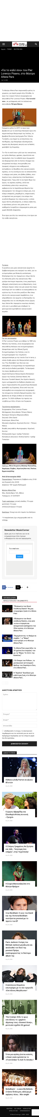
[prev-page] (3, 683)
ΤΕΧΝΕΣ (9, 49)
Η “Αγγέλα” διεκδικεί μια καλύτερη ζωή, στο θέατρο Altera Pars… (25, 675)
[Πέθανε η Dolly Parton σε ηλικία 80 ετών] (19, 770)
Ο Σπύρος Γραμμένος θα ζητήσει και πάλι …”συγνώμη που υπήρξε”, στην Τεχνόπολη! (19, 849)
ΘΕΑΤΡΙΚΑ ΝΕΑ (18, 49)
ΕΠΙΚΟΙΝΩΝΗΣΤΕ (25, 1111)
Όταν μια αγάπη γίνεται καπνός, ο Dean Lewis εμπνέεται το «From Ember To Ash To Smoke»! (19, 1057)
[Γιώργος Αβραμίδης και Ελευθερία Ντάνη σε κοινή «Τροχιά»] (19, 804)
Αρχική (3, 49)
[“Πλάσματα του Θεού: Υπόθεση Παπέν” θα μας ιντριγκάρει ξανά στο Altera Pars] (7, 608)
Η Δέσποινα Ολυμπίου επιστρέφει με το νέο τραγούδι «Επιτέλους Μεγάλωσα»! (19, 988)
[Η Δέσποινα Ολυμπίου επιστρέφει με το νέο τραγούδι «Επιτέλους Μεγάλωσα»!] (19, 978)
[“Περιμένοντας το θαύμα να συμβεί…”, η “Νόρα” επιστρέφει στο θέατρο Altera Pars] (7, 638)
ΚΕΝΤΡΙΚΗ (9, 1108)
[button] (3, 44)
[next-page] (6, 683)
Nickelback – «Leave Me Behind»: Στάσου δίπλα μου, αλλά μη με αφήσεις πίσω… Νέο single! (19, 1092)
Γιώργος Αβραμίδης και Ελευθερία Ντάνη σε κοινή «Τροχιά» (17, 814)
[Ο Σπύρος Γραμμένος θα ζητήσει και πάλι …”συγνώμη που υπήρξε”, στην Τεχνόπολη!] (19, 839)
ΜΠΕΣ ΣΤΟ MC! (13, 1111)
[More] (27, 587)
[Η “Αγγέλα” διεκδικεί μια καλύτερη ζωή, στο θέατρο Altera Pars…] (7, 675)
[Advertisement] (19, 20)
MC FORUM (17, 1108)
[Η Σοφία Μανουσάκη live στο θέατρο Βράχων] (19, 874)
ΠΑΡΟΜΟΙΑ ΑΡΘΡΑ (9, 598)
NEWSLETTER (27, 1108)
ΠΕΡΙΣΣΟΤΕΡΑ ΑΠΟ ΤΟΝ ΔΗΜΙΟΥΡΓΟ (15, 601)
